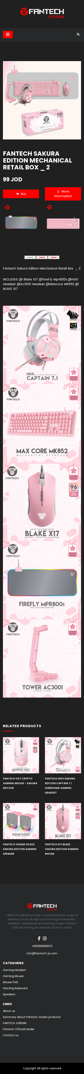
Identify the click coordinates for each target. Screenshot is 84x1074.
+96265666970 (42, 946)
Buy (23, 194)
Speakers (9, 994)
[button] (30, 257)
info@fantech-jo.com (42, 953)
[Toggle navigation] (8, 34)
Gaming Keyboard (15, 988)
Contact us (10, 1035)
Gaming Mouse (13, 976)
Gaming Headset (14, 970)
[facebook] (39, 936)
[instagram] (44, 936)
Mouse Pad (10, 982)
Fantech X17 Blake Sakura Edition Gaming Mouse (62, 849)
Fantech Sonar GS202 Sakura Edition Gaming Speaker (20, 849)
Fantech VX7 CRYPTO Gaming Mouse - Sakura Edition (20, 783)
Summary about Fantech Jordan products (32, 1017)
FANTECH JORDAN (14, 1023)
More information (63, 193)
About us (9, 1011)
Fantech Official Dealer (19, 1029)
